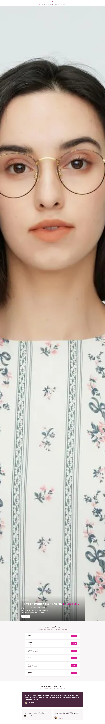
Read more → (25, 616)
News (56, 4)
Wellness (64, 4)
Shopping (60, 4)
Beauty (43, 4)
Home (40, 4)
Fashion (47, 4)
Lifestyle (51, 4)
